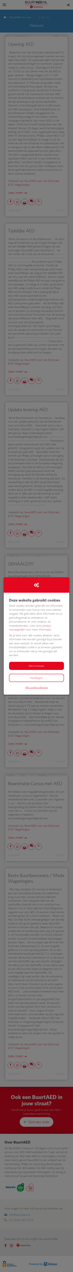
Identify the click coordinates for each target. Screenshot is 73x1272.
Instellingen (36, 677)
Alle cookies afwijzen (36, 687)
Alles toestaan (36, 665)
